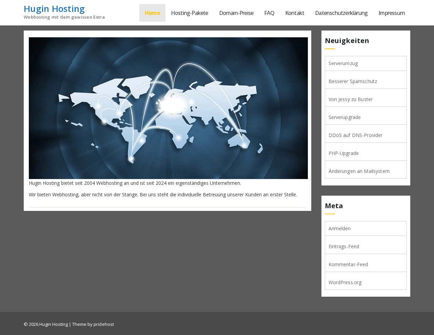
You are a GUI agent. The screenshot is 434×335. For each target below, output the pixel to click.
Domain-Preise (236, 13)
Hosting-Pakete (189, 13)
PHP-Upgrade (344, 153)
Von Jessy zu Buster (351, 99)
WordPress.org (345, 282)
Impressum (391, 13)
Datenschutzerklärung (341, 13)
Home (152, 13)
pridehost (104, 324)
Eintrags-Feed (344, 246)
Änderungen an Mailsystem (359, 171)
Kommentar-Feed (348, 264)
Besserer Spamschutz (353, 81)
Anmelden (340, 228)
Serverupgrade (345, 117)
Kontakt (294, 13)
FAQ (269, 13)
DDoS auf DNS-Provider (356, 135)
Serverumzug (343, 63)
